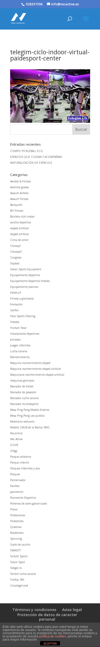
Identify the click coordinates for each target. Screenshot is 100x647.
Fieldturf (15, 292)
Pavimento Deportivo (23, 497)
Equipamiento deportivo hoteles (30, 281)
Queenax (16, 527)
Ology (13, 451)
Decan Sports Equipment (25, 269)
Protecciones (17, 515)
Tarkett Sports (18, 556)
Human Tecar (18, 328)
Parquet (15, 474)
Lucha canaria (18, 351)
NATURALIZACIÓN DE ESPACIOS (31, 163)
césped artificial (19, 234)
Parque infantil (19, 462)
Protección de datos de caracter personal (47, 617)
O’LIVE (14, 445)
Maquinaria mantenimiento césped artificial (37, 374)
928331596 (34, 4)
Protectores (16, 521)
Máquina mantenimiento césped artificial (35, 369)
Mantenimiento (20, 357)
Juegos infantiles (20, 345)
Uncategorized (19, 585)
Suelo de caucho (20, 544)
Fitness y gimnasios (22, 298)
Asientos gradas (19, 187)
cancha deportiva (20, 222)
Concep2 (15, 246)
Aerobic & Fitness (20, 181)
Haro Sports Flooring (22, 316)
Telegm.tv (16, 568)
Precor (14, 509)
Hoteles (14, 322)
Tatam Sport (17, 562)
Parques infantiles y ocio (25, 468)
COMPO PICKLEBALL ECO (26, 151)
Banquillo (16, 205)
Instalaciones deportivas (24, 333)
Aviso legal (72, 609)
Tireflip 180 (17, 580)
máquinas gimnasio (22, 380)
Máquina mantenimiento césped (30, 363)
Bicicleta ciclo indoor (22, 216)
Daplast (14, 263)
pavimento (16, 492)
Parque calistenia (20, 456)
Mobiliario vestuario (22, 421)
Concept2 (16, 251)
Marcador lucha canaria (24, 398)
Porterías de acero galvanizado (28, 503)
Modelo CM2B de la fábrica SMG (30, 427)
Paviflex (14, 486)
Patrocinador (18, 480)
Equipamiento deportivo (25, 275)
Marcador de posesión (23, 392)
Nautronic (16, 433)
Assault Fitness (19, 199)
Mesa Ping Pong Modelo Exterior (30, 410)
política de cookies (52, 636)
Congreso (15, 257)
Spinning (16, 538)
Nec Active (16, 439)
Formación (16, 304)
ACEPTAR (50, 643)
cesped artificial (19, 228)
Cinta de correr (19, 240)
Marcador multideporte (24, 404)
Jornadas (15, 339)
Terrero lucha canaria (23, 574)
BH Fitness (16, 210)
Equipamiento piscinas (24, 287)
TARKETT (15, 550)
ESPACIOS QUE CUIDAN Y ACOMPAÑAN (36, 157)
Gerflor (14, 310)
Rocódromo (16, 533)
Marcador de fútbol (21, 386)
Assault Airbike (19, 193)
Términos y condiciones (34, 609)
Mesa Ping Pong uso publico (27, 415)
